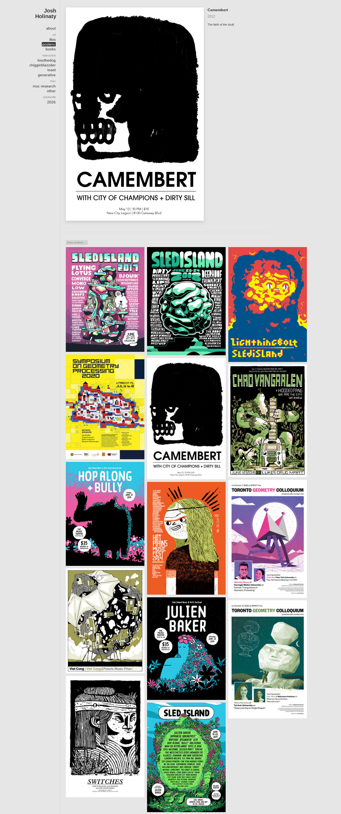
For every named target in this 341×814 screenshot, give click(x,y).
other (51, 91)
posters (48, 44)
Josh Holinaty (45, 13)
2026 (51, 102)
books (51, 49)
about (51, 28)
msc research (44, 86)
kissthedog (47, 60)
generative (47, 75)
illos (52, 39)
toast (51, 70)
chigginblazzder (42, 65)
